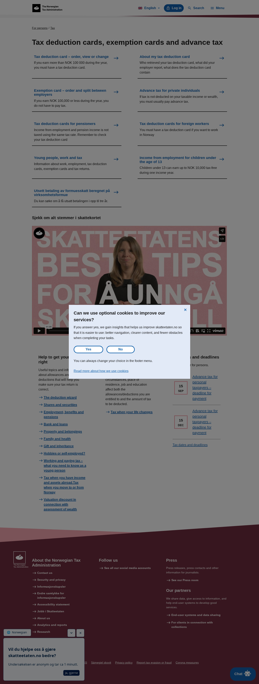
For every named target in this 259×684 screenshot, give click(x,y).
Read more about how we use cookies (101, 371)
